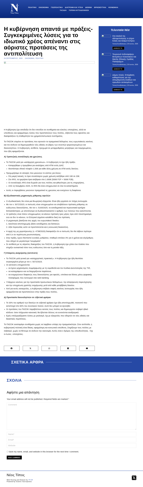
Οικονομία (29, 58)
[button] (11, 348)
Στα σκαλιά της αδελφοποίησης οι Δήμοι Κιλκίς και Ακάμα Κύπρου (123, 38)
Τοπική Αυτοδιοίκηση (119, 44)
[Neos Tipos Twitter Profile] (134, 477)
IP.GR (30, 480)
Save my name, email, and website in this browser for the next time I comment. (44, 452)
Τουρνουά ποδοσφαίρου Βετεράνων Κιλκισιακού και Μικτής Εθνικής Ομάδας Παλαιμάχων (124, 58)
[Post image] (106, 38)
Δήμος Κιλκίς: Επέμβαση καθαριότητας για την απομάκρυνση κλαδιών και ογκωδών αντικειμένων (124, 78)
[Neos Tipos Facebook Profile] (127, 478)
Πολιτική (39, 58)
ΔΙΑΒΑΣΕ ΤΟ (118, 48)
